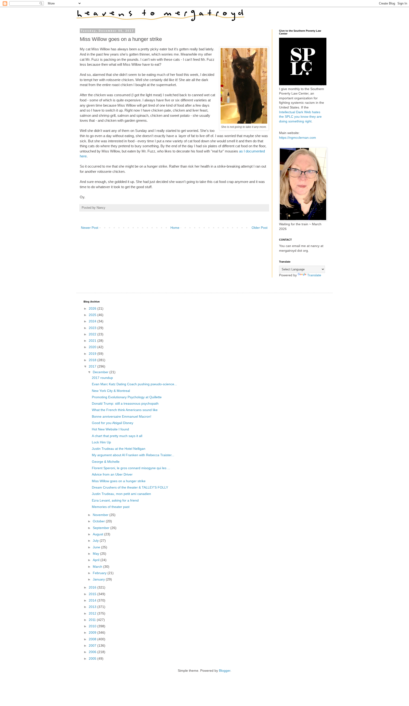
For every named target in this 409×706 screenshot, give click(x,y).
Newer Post (89, 228)
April (96, 560)
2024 (93, 321)
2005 (93, 658)
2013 (93, 607)
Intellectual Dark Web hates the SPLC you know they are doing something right (300, 116)
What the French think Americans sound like (125, 410)
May (96, 553)
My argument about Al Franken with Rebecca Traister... (133, 455)
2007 (93, 645)
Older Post (259, 228)
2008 (93, 639)
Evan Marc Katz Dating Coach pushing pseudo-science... (134, 384)
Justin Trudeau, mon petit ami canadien (121, 494)
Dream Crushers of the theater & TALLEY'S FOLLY (130, 487)
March (98, 566)
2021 (93, 340)
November (101, 515)
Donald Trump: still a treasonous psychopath (125, 403)
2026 (93, 308)
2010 (93, 626)
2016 (93, 587)
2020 (93, 347)
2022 (93, 334)
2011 (93, 620)
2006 (93, 652)
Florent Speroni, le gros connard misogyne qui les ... (131, 468)
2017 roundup (102, 378)
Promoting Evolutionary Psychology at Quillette (127, 397)
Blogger (224, 670)
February (100, 573)
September (101, 528)
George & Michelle (106, 461)
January (99, 579)
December (101, 372)
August (98, 534)
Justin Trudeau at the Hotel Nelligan (118, 448)
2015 (93, 594)
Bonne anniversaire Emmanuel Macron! (121, 416)
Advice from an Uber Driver (112, 474)
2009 (93, 632)
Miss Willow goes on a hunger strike (119, 481)
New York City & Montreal (111, 391)
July (96, 540)
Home (174, 228)
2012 (93, 613)
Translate (314, 275)
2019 (93, 353)
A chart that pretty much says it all (117, 436)
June (97, 547)
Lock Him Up (101, 442)
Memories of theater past (110, 507)
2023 (93, 328)
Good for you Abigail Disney (112, 423)
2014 (93, 600)
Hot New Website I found (110, 429)
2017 (93, 366)
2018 (93, 360)
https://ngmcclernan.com (297, 137)
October (99, 521)
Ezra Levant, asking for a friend (115, 500)
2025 (93, 315)
